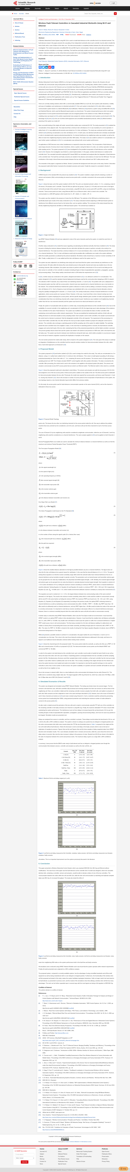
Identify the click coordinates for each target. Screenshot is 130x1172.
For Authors (61, 1156)
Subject (42, 1154)
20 (113, 108)
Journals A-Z (43, 1151)
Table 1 (94, 724)
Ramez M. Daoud (53, 29)
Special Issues (62, 1164)
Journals (38, 8)
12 (39, 1045)
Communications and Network (23, 218)
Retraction (105, 1159)
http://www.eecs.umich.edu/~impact (52, 1000)
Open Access (105, 1151)
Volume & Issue (80, 1161)
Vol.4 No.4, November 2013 (66, 19)
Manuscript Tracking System (84, 1151)
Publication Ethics (107, 1154)
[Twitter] (15, 266)
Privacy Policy (106, 1161)
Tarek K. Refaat (43, 29)
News (57, 8)
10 (39, 1038)
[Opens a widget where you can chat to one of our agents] (123, 1169)
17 (75, 106)
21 (107, 125)
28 (72, 511)
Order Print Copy (19, 110)
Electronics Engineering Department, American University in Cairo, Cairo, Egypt (61, 32)
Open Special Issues (20, 93)
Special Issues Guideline (21, 100)
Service (79, 1149)
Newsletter (17, 106)
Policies (105, 1149)
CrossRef (70, 1008)
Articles (27, 8)
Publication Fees (20, 37)
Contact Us (17, 113)
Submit (86, 8)
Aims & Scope (19, 23)
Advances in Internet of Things (23, 238)
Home (17, 8)
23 (44, 152)
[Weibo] (30, 266)
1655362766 (20, 282)
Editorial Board (19, 33)
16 (39, 1070)
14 (39, 1055)
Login (113, 3)
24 (56, 239)
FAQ (15, 117)
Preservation (105, 1156)
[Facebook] (20, 266)
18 (69, 108)
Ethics (59, 1151)
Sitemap (42, 1159)
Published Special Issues (21, 96)
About (66, 8)
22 (45, 132)
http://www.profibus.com (61, 1033)
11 (70, 94)
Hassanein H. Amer (63, 29)
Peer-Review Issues (63, 1159)
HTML (62, 34)
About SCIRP (63, 1149)
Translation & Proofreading (83, 1156)
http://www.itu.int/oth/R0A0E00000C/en (53, 1129)
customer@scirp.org (22, 275)
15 (111, 116)
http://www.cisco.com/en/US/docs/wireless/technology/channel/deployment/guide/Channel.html (69, 1117)
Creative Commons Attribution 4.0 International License (78, 1141)
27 (56, 502)
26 (60, 448)
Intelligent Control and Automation (48, 19)
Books (48, 8)
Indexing (17, 40)
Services (76, 8)
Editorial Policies (62, 1154)
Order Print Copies (81, 1154)
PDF (57, 34)
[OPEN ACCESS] (95, 3)
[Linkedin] (25, 266)
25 (74, 291)
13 (96, 106)
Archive (17, 30)
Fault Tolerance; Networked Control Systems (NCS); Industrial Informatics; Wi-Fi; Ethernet (64, 61)
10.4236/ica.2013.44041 (48, 34)
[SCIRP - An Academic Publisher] (24, 3)
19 (85, 108)
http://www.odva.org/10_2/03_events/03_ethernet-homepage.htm (61, 1040)
